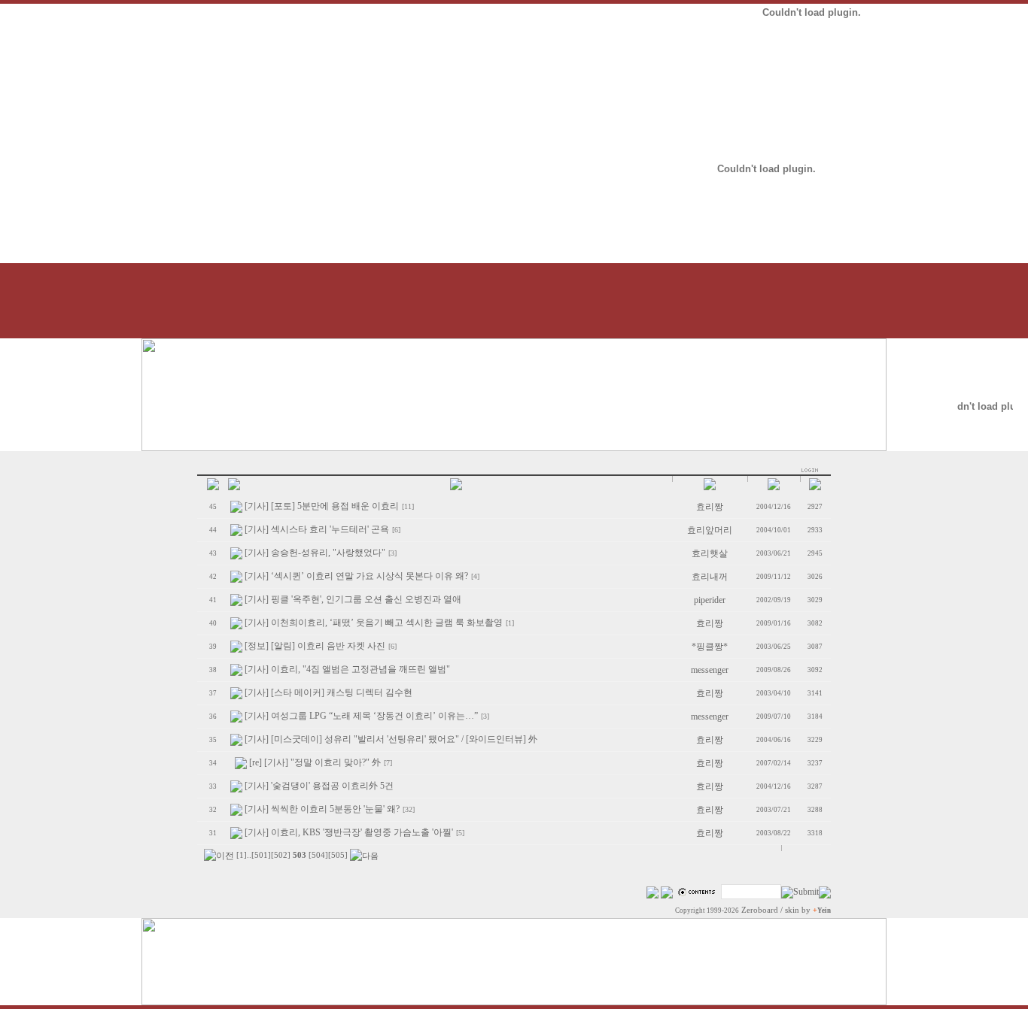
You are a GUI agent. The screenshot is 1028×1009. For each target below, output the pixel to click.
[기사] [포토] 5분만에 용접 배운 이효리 (322, 506)
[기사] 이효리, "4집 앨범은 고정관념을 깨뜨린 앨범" (347, 669)
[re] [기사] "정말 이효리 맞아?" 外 (315, 762)
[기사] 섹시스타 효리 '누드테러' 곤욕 (317, 529)
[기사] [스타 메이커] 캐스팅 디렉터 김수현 (328, 692)
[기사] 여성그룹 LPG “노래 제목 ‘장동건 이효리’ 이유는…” (361, 716)
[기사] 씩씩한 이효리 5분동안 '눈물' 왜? (322, 809)
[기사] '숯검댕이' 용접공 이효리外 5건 (319, 785)
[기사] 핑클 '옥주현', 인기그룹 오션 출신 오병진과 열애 (353, 599)
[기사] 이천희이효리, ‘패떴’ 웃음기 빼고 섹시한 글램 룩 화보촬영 (374, 622)
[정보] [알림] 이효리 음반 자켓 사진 (315, 646)
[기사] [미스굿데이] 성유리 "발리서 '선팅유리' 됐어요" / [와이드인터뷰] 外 (391, 739)
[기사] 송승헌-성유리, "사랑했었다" (315, 552)
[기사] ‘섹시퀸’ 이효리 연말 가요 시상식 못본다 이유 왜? (356, 576)
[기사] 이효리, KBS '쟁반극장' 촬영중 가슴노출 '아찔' (349, 832)
